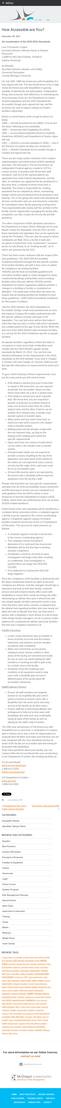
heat (49, 987)
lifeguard (38, 994)
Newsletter (34, 1102)
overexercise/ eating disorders (24, 1003)
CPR (25, 977)
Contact (47, 1102)
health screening (39, 987)
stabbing (44, 1023)
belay (49, 964)
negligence (31, 1000)
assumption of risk (32, 961)
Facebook (24, 984)
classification (35, 971)
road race (45, 1017)
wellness (5, 1033)
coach (8, 974)
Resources (19, 1102)
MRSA (8, 1000)
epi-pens (47, 980)
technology (40, 1027)
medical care (29, 997)
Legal (4, 879)
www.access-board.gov (14, 765)
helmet (4, 990)
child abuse (24, 971)
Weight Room (8, 938)
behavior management (38, 964)
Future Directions (41, 984)
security (5, 1020)
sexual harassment (23, 1020)
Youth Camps (8, 943)
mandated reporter (9, 997)
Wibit (10, 1033)
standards (17, 1027)
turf (20, 1030)
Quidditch (13, 1010)
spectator (22, 1023)
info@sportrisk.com (33, 1064)
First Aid (31, 984)
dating (9, 980)
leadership (6, 994)
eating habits (38, 980)
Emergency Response (12, 857)
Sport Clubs (7, 906)
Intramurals (7, 873)
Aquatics (6, 841)
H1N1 (16, 987)
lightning (45, 994)
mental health (39, 997)
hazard (21, 987)
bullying (31, 967)
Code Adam (15, 974)
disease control (19, 980)
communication (41, 974)
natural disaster (18, 1000)
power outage (36, 1007)
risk (11, 1013)
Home (14, 1094)
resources (5, 1013)
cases (37, 967)
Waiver (5, 927)
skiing (39, 1020)
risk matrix (28, 1017)
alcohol (21, 960)
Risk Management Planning (15, 895)
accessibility (12, 800)
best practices (7, 967)
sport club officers (33, 1023)
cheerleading (14, 971)
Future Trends (7, 987)
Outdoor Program (10, 889)
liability (30, 993)
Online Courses (46, 1094)
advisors (9, 961)
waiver (24, 1030)
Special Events (9, 900)
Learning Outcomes (19, 994)
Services (50, 1098)
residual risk (39, 1010)
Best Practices (9, 846)
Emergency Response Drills (45, 806)
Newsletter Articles (10, 821)
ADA (21, 800)
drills (29, 980)
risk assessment (28, 1013)
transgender (6, 1030)
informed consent (26, 990)
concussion (8, 977)
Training (6, 916)
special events (13, 1023)
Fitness (5, 868)
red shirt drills (22, 1010)
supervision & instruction (13, 911)
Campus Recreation (11, 852)
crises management (35, 977)
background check (23, 964)
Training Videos (35, 1098)
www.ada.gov (9, 781)
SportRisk (30, 13)
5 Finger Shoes (7, 957)
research (31, 1010)
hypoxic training (12, 990)
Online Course (9, 884)
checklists (6, 971)
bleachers (17, 967)
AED (15, 960)
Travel (5, 922)
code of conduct (27, 974)
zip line (15, 1033)
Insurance (39, 990)
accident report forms (30, 957)
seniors (11, 1020)
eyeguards (16, 984)
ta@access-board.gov (13, 772)
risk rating (37, 1017)
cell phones (44, 967)
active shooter (44, 957)
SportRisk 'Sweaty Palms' (14, 826)
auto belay (12, 964)
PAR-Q (17, 1007)
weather (38, 1030)
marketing (20, 997)
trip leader (14, 1030)
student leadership (28, 1027)
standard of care (8, 1027)
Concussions (17, 1098)
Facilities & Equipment (12, 862)
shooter (34, 1020)
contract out (18, 977)
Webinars (6, 933)
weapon (31, 1030)
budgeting (24, 967)
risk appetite (17, 1013)
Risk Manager (17, 1017)
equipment (7, 983)
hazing (28, 987)
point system (25, 1007)
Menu (9, 3)
